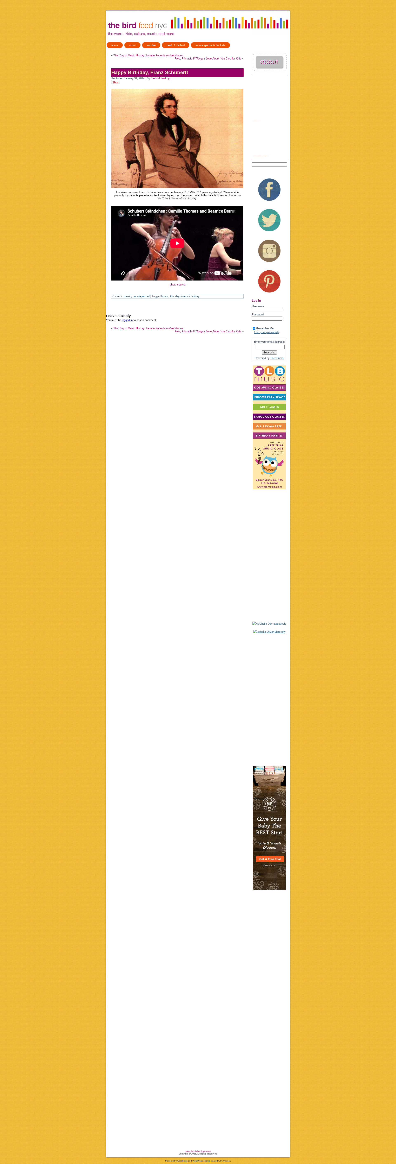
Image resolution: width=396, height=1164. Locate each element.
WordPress (182, 1161)
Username (258, 306)
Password (258, 314)
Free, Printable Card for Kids (208, 58)
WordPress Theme (201, 1161)
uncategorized (141, 296)
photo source (177, 284)
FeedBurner (277, 358)
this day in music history (184, 296)
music (127, 296)
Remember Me (264, 328)
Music (165, 296)
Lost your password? (266, 332)
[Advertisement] (269, 700)
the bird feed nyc (161, 78)
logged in (127, 320)
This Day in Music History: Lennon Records (148, 55)
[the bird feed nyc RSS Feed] (109, 1153)
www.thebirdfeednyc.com (198, 1151)
